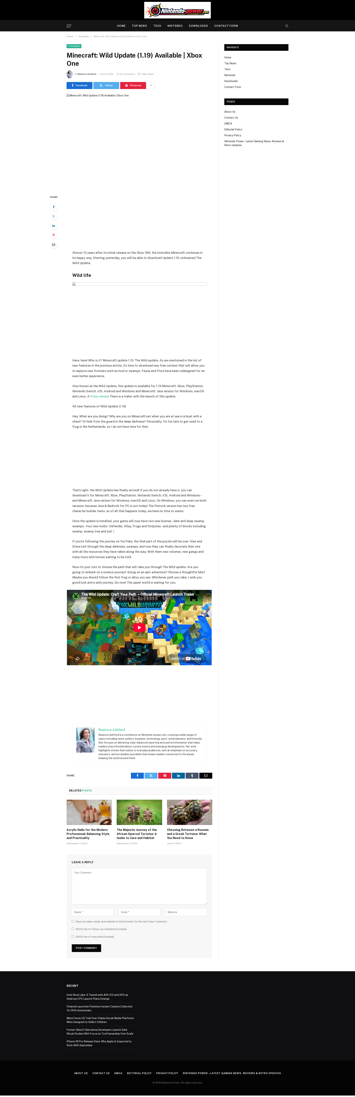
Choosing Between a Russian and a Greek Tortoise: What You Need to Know (188, 834)
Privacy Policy (232, 135)
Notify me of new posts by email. (95, 936)
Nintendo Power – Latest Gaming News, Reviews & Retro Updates (232, 1073)
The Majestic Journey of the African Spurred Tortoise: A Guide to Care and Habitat (137, 834)
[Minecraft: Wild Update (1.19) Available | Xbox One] (139, 141)
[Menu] (69, 26)
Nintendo (175, 25)
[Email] (53, 244)
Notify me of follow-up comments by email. (101, 929)
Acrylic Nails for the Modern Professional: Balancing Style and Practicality (88, 834)
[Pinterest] (53, 235)
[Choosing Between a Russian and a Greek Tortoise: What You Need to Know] (189, 812)
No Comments (127, 74)
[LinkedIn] (53, 225)
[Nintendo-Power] (177, 10)
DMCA (228, 123)
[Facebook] (53, 207)
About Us (229, 111)
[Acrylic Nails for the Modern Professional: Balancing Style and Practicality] (89, 812)
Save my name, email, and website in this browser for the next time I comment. (122, 921)
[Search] (286, 26)
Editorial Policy (233, 129)
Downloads (198, 25)
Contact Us (231, 117)
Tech (157, 25)
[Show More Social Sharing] (150, 85)
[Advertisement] (139, 222)
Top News (139, 25)
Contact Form (226, 25)
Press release (99, 396)
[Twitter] (53, 216)
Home (121, 25)
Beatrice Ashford (87, 74)
